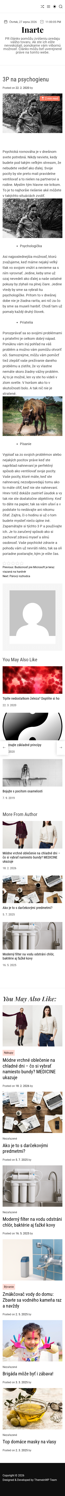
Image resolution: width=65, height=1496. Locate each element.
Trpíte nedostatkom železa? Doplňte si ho (31, 698)
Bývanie (9, 1286)
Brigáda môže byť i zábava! (28, 1374)
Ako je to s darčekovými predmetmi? (27, 908)
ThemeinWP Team (45, 1480)
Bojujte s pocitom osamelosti (23, 791)
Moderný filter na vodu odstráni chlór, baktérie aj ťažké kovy (28, 956)
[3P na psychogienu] (4, 748)
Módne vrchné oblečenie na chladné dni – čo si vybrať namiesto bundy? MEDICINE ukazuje (31, 857)
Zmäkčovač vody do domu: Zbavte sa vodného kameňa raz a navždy (32, 1300)
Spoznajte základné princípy (22, 745)
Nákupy (8, 1052)
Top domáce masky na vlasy (29, 1442)
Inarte (32, 29)
